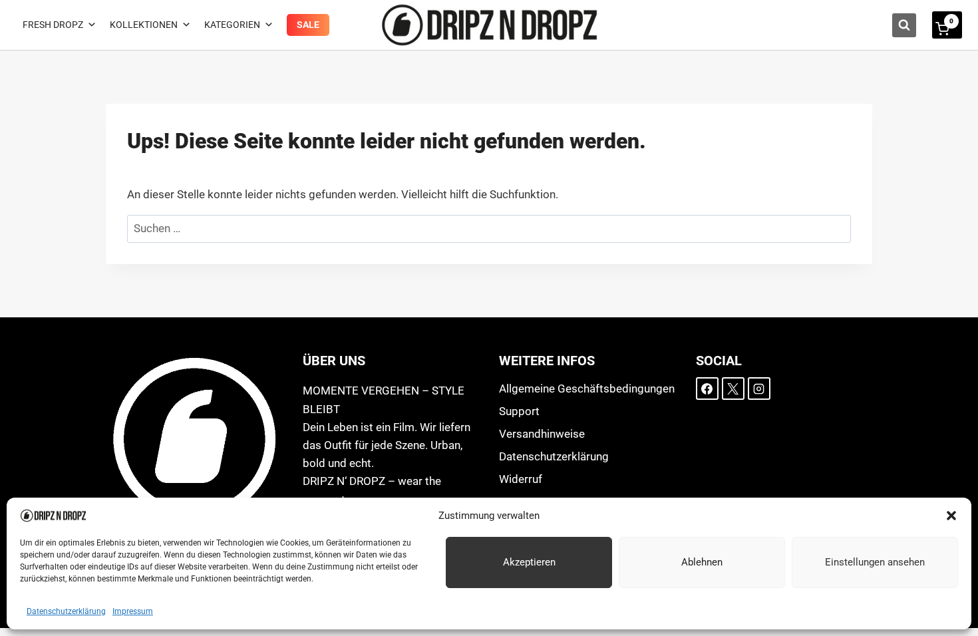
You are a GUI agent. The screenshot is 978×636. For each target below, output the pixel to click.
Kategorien (232, 24)
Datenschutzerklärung (66, 611)
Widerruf (520, 479)
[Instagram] (759, 388)
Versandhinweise (542, 433)
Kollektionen (144, 24)
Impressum (132, 611)
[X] (733, 388)
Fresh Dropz (53, 24)
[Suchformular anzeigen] (904, 25)
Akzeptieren (529, 562)
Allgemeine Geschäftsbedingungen (587, 388)
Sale (308, 24)
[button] (951, 515)
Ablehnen (702, 562)
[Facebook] (707, 388)
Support (519, 411)
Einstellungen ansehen (875, 562)
